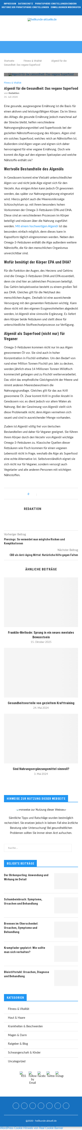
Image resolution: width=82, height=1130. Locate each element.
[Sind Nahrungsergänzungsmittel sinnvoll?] (41, 738)
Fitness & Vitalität (33, 60)
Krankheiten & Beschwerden (25, 1026)
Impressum (10, 3)
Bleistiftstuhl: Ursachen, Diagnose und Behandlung (26, 974)
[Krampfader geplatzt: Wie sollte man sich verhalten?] (66, 954)
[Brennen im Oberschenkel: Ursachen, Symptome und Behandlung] (66, 930)
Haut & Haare (16, 1017)
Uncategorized (16, 1061)
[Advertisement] (42, 32)
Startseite (9, 60)
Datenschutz (25, 3)
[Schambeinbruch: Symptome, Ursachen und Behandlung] (66, 905)
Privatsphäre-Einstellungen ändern (55, 3)
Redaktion (14, 93)
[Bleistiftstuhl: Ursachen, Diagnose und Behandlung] (66, 978)
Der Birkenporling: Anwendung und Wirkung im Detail (26, 877)
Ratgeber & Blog (18, 1044)
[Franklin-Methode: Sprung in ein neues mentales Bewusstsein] (41, 602)
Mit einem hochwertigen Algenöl (36, 226)
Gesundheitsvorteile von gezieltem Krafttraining (41, 703)
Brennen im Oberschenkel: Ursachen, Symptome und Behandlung (21, 928)
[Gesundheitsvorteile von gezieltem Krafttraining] (41, 673)
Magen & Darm (17, 1035)
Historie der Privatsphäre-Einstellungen (25, 7)
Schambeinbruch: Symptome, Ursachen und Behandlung (23, 901)
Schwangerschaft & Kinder (24, 1052)
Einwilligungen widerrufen (66, 7)
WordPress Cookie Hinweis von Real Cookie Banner (31, 1128)
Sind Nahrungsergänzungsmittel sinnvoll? (41, 769)
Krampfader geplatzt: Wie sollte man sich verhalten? (24, 950)
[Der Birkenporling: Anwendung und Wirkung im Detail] (66, 881)
